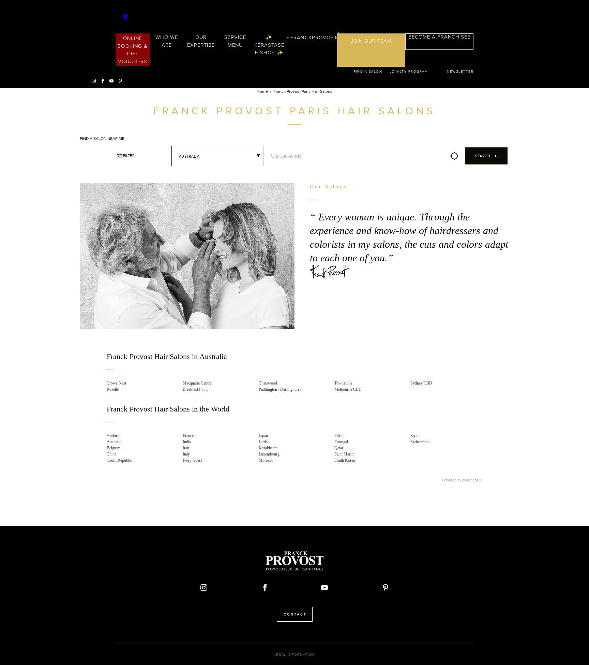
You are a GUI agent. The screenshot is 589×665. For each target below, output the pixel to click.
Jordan (264, 441)
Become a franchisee (439, 37)
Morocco (266, 460)
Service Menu (235, 41)
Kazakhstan (268, 448)
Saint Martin (344, 454)
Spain (415, 435)
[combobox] (218, 156)
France (188, 435)
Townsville (343, 383)
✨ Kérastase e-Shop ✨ (269, 45)
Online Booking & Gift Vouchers (132, 49)
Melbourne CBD (348, 389)
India (187, 441)
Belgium (113, 448)
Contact (295, 614)
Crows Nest (116, 383)
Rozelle (113, 389)
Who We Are (166, 41)
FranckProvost (313, 37)
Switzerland (419, 441)
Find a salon (368, 72)
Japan (263, 435)
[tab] (295, 361)
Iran (186, 448)
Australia (114, 441)
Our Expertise (201, 41)
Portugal (341, 441)
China (111, 454)
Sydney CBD (421, 383)
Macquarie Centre (197, 383)
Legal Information (294, 655)
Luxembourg (269, 454)
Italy (186, 454)
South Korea (344, 460)
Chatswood (268, 383)
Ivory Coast (192, 460)
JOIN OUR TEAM (371, 41)
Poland (340, 435)
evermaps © (472, 480)
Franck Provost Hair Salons (294, 18)
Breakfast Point (195, 389)
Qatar (338, 448)
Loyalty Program (409, 72)
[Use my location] (454, 156)
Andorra (113, 435)
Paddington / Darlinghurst (280, 389)
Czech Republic (119, 460)
